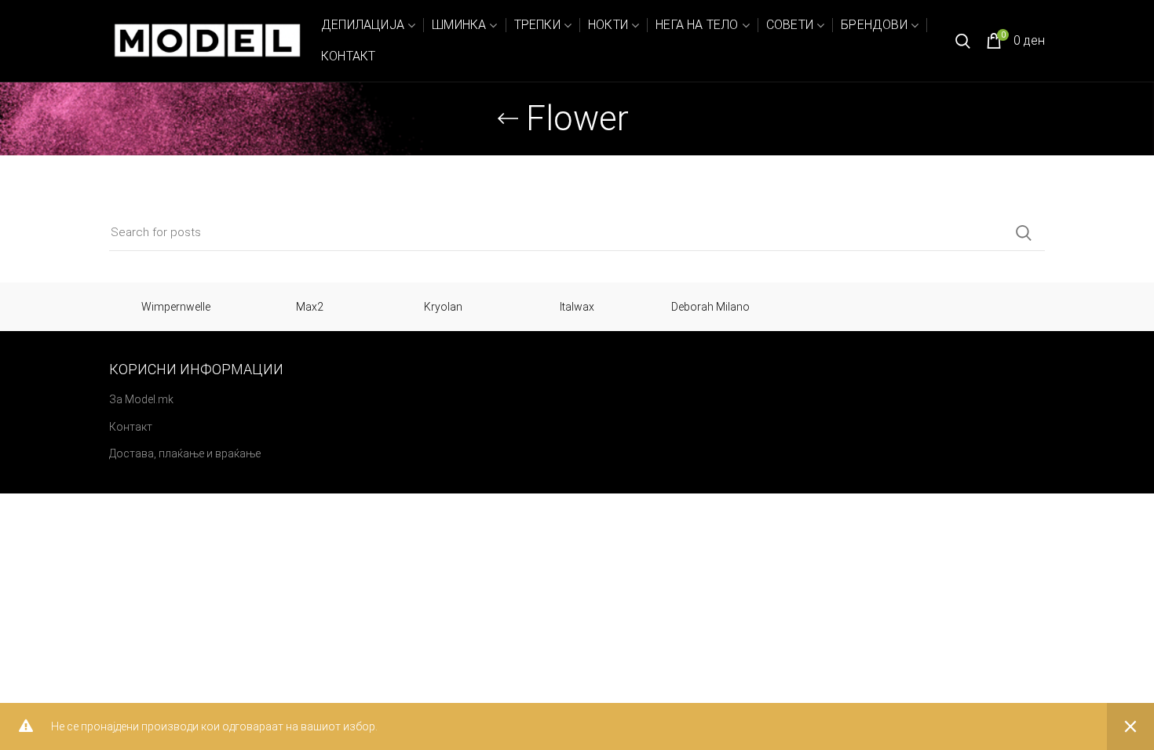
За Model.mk (141, 399)
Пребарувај (1023, 233)
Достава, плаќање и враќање (185, 453)
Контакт (130, 427)
